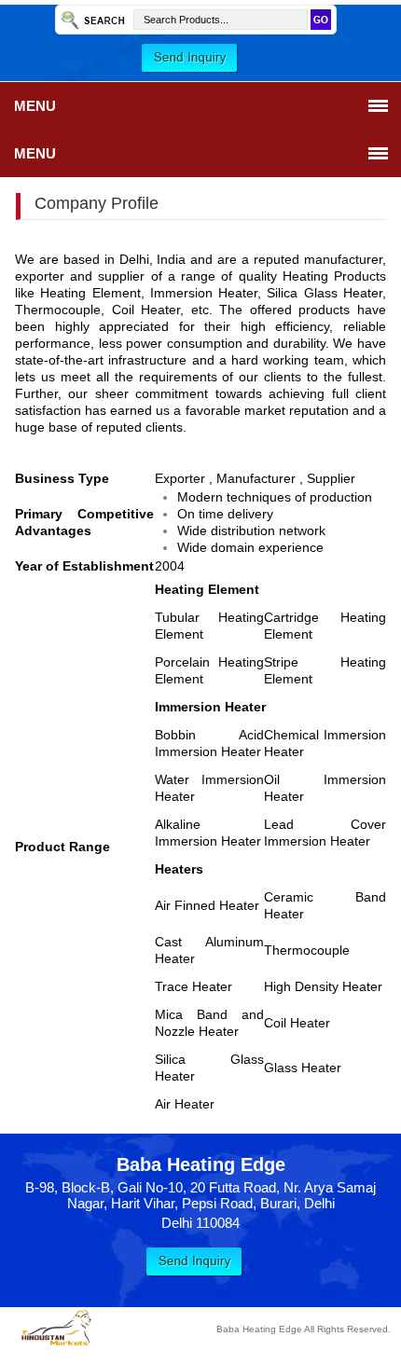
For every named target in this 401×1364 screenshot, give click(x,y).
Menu (35, 106)
